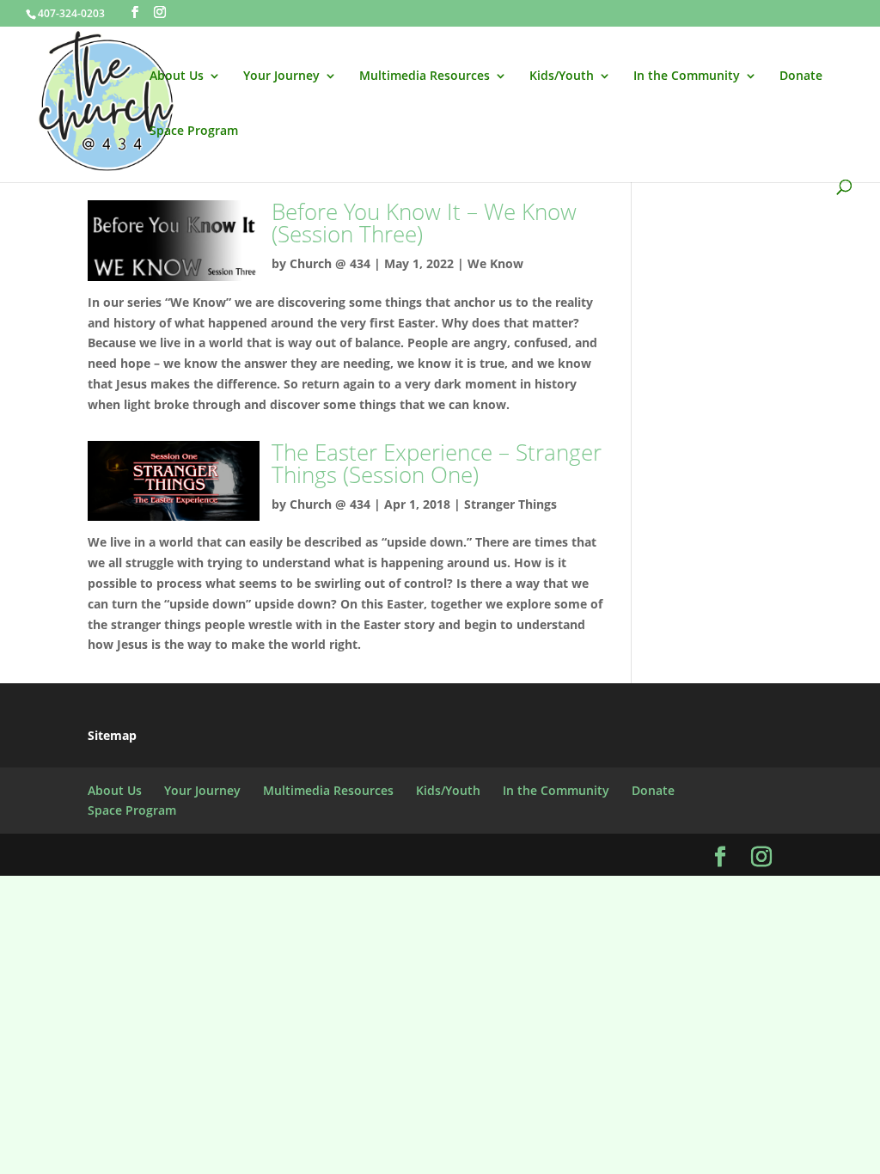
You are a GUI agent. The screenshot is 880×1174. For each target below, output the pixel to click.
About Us (177, 76)
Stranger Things (510, 504)
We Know (495, 263)
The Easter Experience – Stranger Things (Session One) (437, 463)
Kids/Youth (561, 76)
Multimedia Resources (424, 76)
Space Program (194, 131)
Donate (800, 76)
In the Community (686, 76)
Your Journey (281, 76)
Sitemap (112, 735)
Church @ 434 (330, 263)
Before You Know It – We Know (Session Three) (424, 222)
